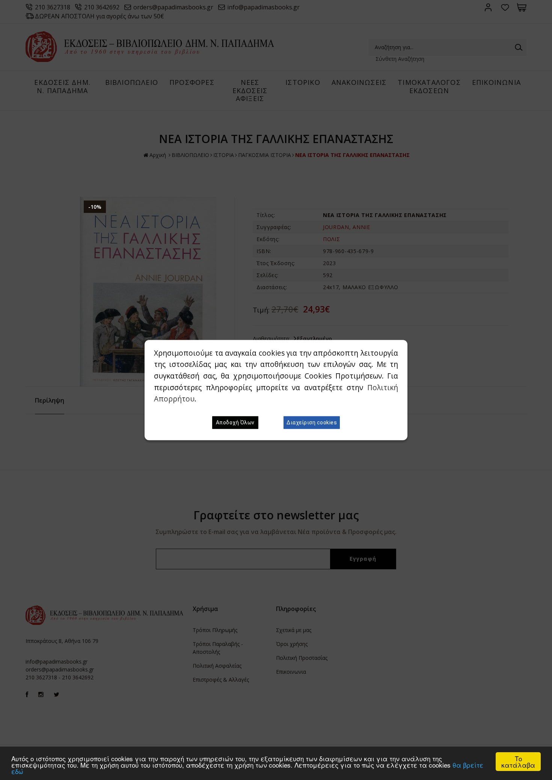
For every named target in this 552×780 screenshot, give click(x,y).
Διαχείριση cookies (312, 422)
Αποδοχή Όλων (235, 422)
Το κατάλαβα (518, 761)
